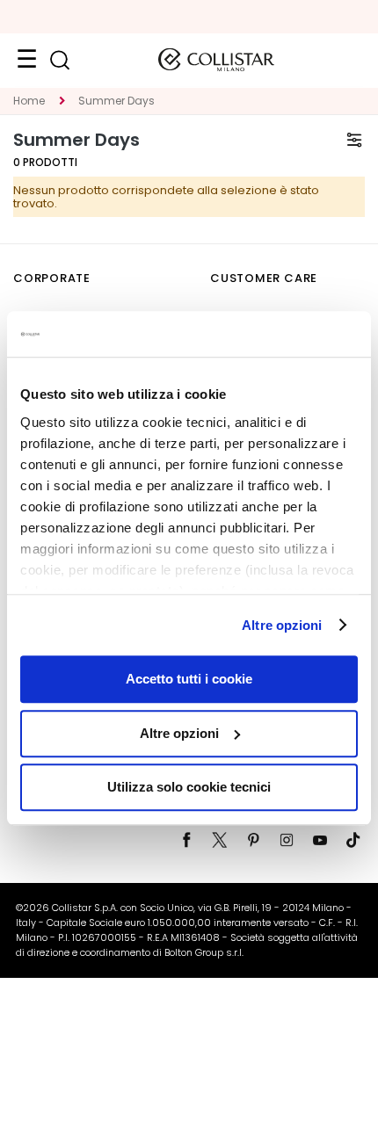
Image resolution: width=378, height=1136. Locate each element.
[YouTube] (320, 839)
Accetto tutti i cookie (189, 678)
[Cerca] (59, 60)
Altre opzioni (282, 625)
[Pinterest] (253, 839)
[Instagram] (286, 839)
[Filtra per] (354, 139)
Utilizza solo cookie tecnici (189, 786)
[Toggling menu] (26, 59)
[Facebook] (186, 839)
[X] (219, 839)
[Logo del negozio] (216, 60)
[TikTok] (353, 839)
